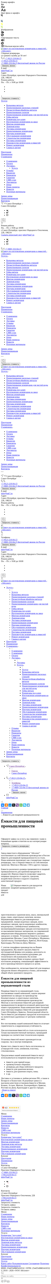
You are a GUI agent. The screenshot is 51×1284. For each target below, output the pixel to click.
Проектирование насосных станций (22, 108)
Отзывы (9, 170)
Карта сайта (6, 1263)
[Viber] (17, 805)
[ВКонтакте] (7, 210)
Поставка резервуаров (16, 140)
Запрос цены (6, 196)
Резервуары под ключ (15, 119)
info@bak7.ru (7, 70)
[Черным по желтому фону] (2, 24)
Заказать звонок (8, 66)
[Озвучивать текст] (2, 41)
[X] (13, 805)
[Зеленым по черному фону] (2, 27)
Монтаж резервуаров (15, 124)
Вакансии (10, 173)
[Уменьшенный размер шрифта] (2, 4)
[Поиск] (3, 220)
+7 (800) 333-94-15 (13, 249)
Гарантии (10, 177)
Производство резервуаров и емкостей (23, 143)
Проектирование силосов (17, 112)
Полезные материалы (15, 192)
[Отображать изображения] (2, 32)
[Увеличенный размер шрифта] (3, 11)
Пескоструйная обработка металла (21, 110)
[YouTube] (7, 215)
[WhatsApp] (20, 805)
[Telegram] (28, 805)
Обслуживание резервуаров (18, 136)
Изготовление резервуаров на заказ (22, 122)
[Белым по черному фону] (2, 19)
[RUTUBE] (7, 213)
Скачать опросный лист (11, 235)
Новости (10, 189)
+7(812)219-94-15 (8, 1175)
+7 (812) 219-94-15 (13, 58)
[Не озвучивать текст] (2, 44)
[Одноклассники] (6, 805)
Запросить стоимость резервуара (15, 846)
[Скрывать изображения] (2, 35)
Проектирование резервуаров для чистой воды (27, 115)
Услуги (4, 101)
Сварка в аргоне (13, 147)
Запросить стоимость (10, 98)
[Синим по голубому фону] (2, 21)
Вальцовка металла (14, 105)
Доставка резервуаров (16, 129)
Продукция (6, 152)
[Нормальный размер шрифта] (3, 7)
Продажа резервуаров (16, 133)
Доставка (10, 166)
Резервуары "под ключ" (11, 1137)
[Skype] (24, 805)
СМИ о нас (11, 180)
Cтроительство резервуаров (18, 138)
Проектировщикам (9, 198)
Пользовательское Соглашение (26, 1263)
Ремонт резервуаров (15, 145)
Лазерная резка (13, 126)
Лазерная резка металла (11, 1144)
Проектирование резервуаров (19, 131)
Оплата (9, 163)
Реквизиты (11, 175)
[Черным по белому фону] (2, 16)
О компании (6, 157)
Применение (6, 154)
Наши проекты (13, 187)
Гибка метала (12, 117)
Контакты (5, 201)
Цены (8, 184)
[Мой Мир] (10, 805)
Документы (11, 182)
